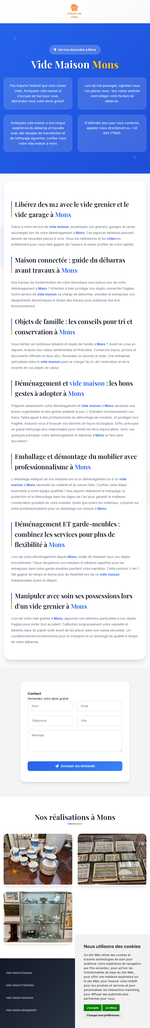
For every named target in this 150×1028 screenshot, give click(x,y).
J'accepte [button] (93, 1007)
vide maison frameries (20, 985)
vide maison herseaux (19, 997)
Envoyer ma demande (77, 766)
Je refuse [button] (111, 1007)
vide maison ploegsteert (21, 1010)
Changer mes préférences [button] (103, 1015)
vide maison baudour (19, 973)
